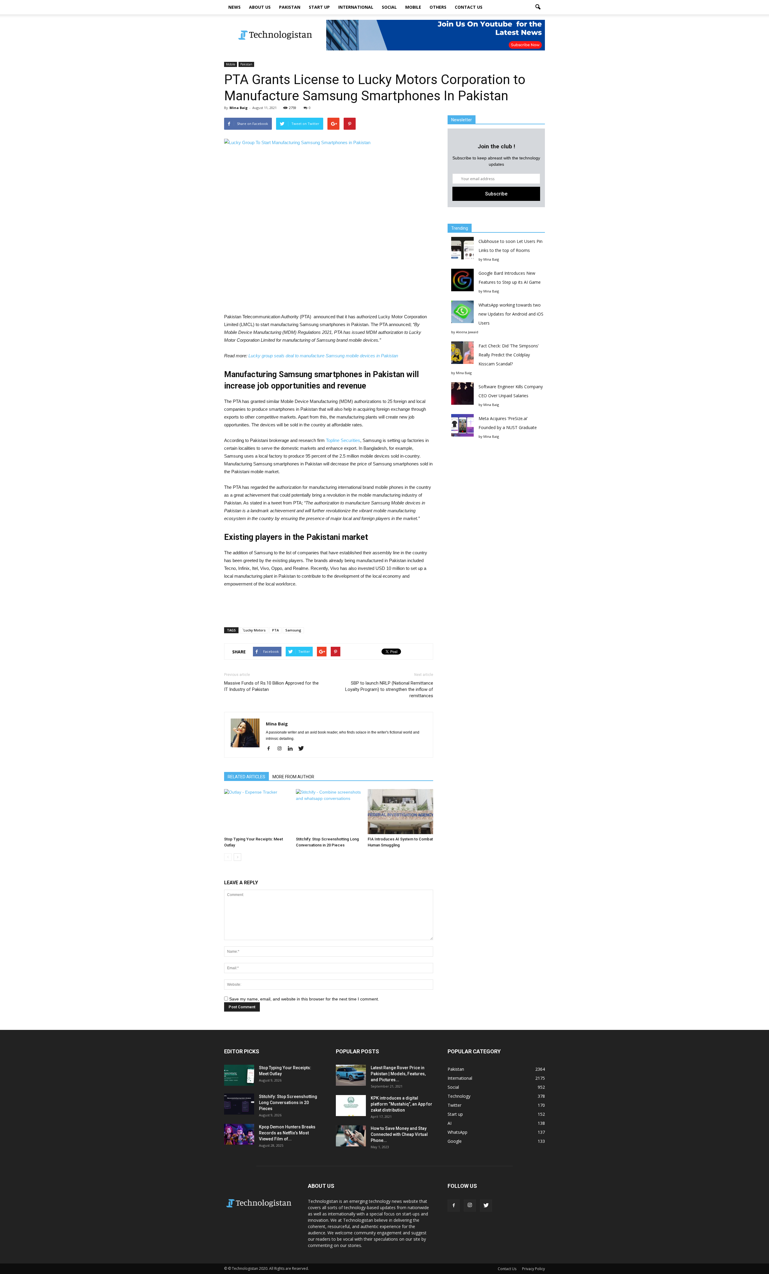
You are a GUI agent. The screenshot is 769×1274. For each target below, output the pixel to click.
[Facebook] (271, 748)
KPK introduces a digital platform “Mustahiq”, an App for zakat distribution (401, 1104)
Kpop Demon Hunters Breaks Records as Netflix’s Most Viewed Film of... (287, 1132)
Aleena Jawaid (467, 332)
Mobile (413, 7)
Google (455, 1141)
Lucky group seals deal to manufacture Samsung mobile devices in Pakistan (323, 355)
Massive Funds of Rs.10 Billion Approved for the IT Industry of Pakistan (271, 686)
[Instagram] (282, 748)
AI (449, 1123)
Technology (459, 1096)
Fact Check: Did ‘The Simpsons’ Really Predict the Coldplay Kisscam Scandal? (509, 355)
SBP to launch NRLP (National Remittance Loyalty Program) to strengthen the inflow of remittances (389, 689)
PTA (275, 630)
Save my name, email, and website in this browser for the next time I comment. (304, 999)
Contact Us (468, 7)
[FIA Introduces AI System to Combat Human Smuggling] (400, 811)
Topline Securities (343, 440)
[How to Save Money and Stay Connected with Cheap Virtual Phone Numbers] (351, 1135)
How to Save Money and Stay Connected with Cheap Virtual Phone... (399, 1134)
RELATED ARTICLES (246, 776)
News (234, 7)
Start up (319, 7)
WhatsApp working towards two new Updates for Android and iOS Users (511, 314)
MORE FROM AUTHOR (293, 776)
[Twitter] (303, 748)
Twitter (454, 1105)
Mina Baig (238, 107)
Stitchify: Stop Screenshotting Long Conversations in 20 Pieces (288, 1102)
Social (389, 7)
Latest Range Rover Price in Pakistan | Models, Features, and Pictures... (398, 1073)
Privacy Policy (533, 1268)
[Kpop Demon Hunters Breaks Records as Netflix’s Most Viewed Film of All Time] (239, 1134)
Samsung (293, 630)
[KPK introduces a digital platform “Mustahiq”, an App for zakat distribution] (351, 1105)
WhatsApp (457, 1132)
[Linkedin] (292, 748)
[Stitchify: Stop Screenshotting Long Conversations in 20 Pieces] (328, 811)
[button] (537, 7)
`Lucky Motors (254, 630)
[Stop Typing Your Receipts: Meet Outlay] (257, 811)
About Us (260, 7)
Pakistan (289, 7)
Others (438, 7)
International (355, 7)
